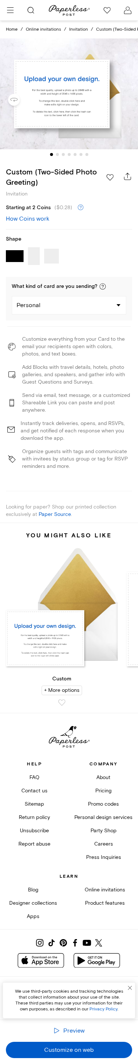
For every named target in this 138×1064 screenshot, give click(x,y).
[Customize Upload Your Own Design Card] (69, 94)
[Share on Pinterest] (63, 942)
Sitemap (34, 804)
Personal (28, 305)
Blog (33, 890)
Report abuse (34, 844)
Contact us (34, 791)
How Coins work (27, 218)
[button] (102, 286)
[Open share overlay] (127, 176)
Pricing (103, 791)
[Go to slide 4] (69, 154)
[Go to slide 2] (57, 154)
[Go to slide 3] (63, 154)
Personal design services (103, 817)
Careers (103, 844)
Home (12, 29)
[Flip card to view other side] (20, 100)
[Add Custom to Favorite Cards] (61, 702)
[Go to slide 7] (86, 154)
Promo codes (103, 804)
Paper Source (55, 514)
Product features (105, 903)
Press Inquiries (103, 857)
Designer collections (33, 903)
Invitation (78, 29)
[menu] (10, 10)
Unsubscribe (34, 830)
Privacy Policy (103, 1009)
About (103, 777)
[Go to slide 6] (80, 154)
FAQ (34, 777)
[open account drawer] (127, 10)
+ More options (61, 690)
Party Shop (104, 830)
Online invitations (43, 29)
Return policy (34, 817)
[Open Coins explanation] (80, 207)
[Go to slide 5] (75, 154)
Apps (33, 916)
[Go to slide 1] (51, 154)
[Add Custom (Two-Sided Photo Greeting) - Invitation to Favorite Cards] (110, 177)
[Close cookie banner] (129, 987)
